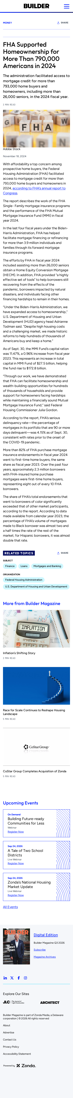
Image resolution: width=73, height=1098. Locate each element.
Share (64, 22)
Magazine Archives (45, 956)
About (6, 1025)
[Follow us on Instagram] (25, 978)
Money (7, 23)
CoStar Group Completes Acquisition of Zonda (34, 771)
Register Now (16, 831)
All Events (10, 907)
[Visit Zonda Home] (19, 1065)
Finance (10, 566)
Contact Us (9, 1039)
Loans (24, 566)
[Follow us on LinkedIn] (5, 978)
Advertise (8, 1032)
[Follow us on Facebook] (18, 978)
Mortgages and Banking (47, 566)
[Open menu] (66, 6)
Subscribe (40, 949)
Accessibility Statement (17, 1053)
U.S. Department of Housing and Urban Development (36, 586)
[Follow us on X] (12, 978)
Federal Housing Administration (23, 579)
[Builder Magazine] (36, 6)
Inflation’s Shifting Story (19, 653)
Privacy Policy (11, 1046)
